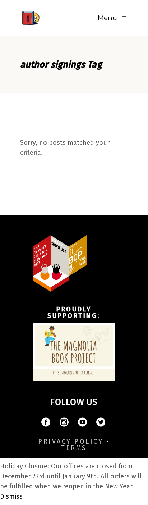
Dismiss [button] (11, 496)
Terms (74, 448)
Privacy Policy (70, 441)
